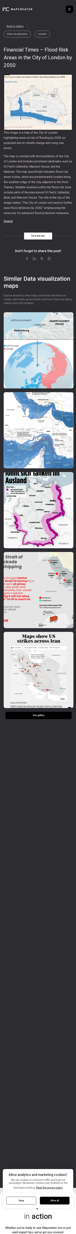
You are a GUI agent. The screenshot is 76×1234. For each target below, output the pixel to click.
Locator (42, 33)
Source (8, 221)
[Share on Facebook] (27, 258)
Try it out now (38, 236)
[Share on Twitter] (42, 258)
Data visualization (17, 33)
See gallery (38, 715)
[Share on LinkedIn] (34, 258)
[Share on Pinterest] (49, 258)
